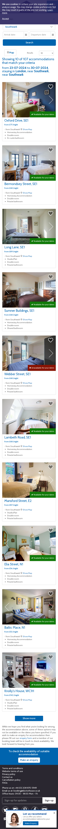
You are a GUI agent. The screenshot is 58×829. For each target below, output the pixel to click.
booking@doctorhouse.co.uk (27, 790)
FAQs (4, 782)
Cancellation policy (11, 780)
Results (30, 53)
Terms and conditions (12, 768)
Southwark (11, 26)
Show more (29, 718)
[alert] (31, 819)
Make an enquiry (29, 760)
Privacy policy (8, 774)
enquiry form (26, 738)
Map (11, 52)
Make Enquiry (31, 823)
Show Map (27, 129)
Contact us (7, 777)
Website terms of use (12, 771)
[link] (30, 823)
